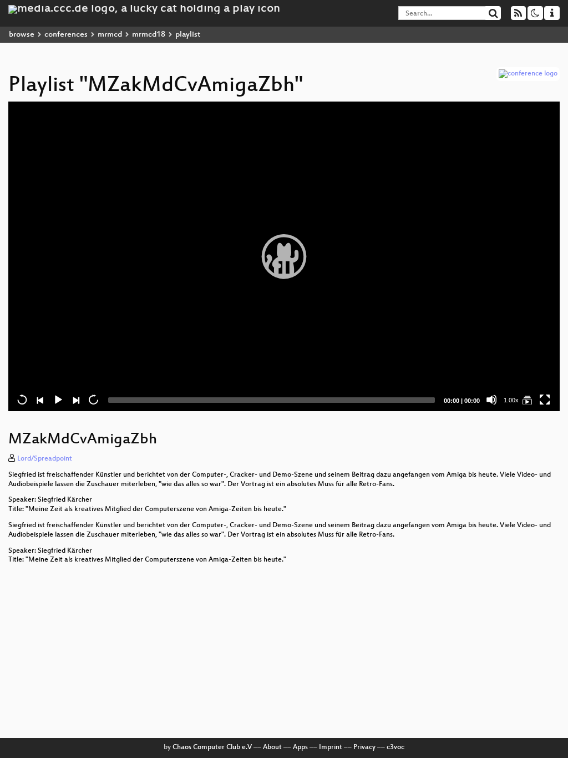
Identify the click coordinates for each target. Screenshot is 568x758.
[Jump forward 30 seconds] (93, 400)
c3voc (395, 747)
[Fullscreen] (545, 400)
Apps (300, 747)
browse (21, 34)
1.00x (511, 400)
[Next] (75, 400)
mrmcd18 (148, 34)
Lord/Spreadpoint (44, 459)
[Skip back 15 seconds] (22, 400)
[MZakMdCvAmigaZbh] (527, 400)
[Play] (284, 256)
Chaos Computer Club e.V (212, 747)
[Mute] (491, 400)
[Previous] (40, 400)
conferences (66, 34)
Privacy (364, 747)
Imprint (330, 747)
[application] (284, 256)
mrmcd (110, 34)
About (272, 747)
